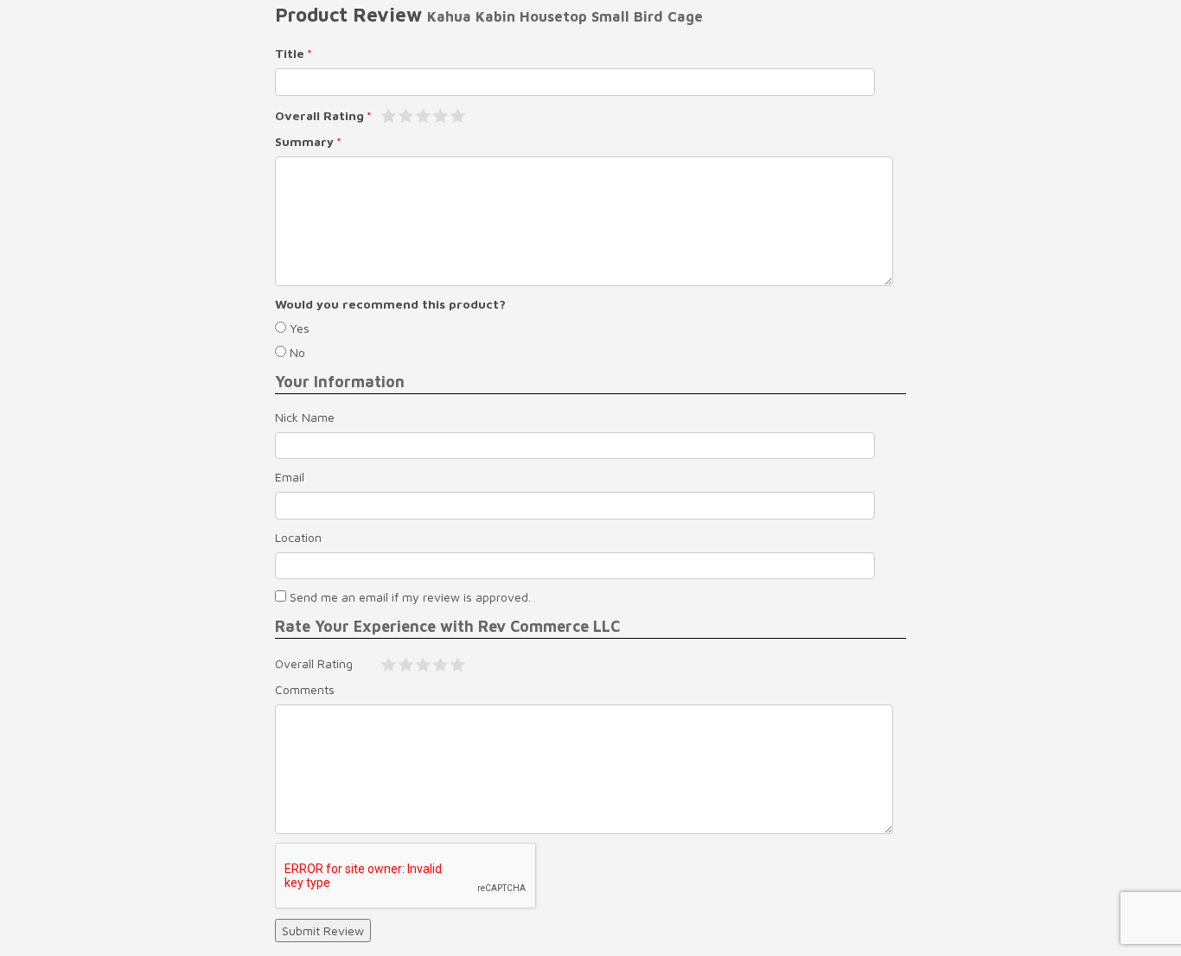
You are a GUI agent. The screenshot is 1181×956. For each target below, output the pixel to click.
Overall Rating (319, 115)
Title (289, 53)
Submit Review (323, 930)
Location (298, 537)
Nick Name (305, 417)
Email (289, 476)
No (295, 352)
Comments (305, 689)
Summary (304, 141)
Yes (298, 328)
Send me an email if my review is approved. (408, 597)
